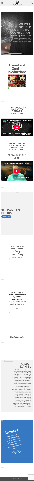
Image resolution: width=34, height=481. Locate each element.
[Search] (32, 3)
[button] (2, 3)
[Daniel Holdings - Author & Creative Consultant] (17, 3)
